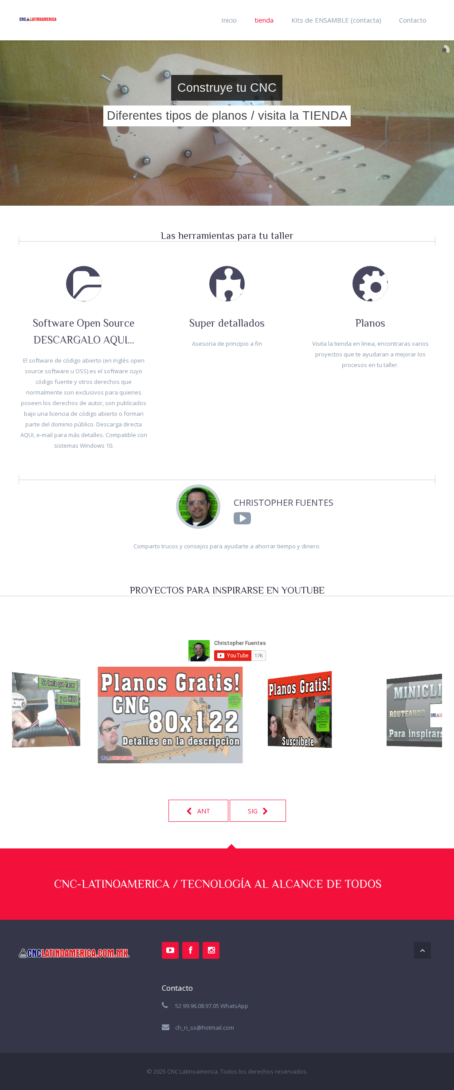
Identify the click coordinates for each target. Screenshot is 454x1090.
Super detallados (227, 323)
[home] (38, 12)
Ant (203, 811)
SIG (253, 811)
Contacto (413, 20)
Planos (370, 323)
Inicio (229, 20)
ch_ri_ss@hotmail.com (204, 1027)
